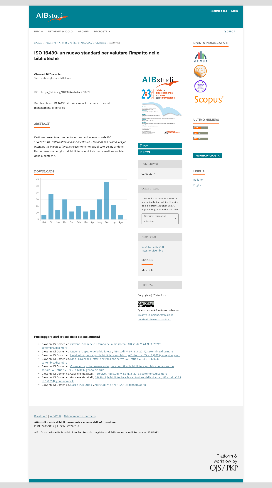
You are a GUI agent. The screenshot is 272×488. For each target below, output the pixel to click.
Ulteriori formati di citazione (155, 218)
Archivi (83, 31)
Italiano (198, 179)
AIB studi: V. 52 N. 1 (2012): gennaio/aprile (121, 385)
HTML (146, 152)
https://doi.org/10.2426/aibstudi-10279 (65, 92)
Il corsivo (100, 373)
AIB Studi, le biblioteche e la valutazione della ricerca (128, 377)
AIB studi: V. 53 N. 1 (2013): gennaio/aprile (78, 370)
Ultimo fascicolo (60, 31)
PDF (145, 145)
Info (37, 31)
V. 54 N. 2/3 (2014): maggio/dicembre (82, 42)
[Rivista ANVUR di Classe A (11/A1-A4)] (201, 62)
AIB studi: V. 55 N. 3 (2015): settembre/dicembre (137, 373)
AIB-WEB (55, 416)
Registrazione (219, 10)
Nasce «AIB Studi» (81, 385)
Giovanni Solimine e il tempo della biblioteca (98, 344)
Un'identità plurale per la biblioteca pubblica (98, 355)
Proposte (101, 31)
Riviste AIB (40, 416)
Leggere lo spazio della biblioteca (91, 351)
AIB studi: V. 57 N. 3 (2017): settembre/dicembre (143, 351)
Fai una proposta (208, 155)
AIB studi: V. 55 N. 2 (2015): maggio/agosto (154, 355)
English (197, 185)
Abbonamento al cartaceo (79, 416)
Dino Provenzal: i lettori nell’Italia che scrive (97, 359)
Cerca (230, 31)
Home (38, 42)
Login (234, 10)
